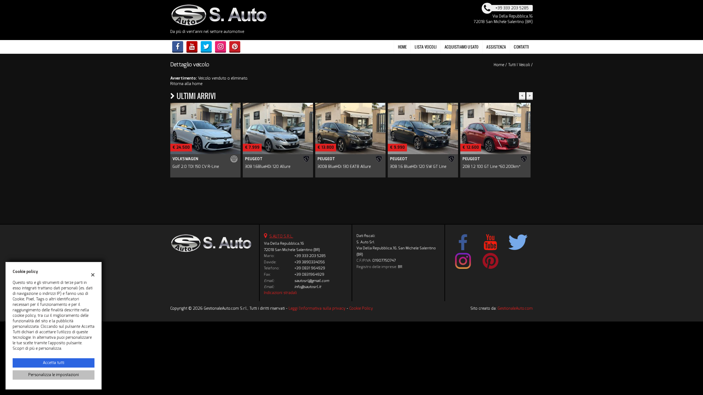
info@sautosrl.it (307, 286)
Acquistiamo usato (461, 47)
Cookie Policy (361, 308)
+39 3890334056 (309, 262)
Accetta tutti (53, 362)
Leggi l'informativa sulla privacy (317, 308)
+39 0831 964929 (309, 268)
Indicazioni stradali (280, 292)
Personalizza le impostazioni (53, 374)
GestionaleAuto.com (515, 308)
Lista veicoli (426, 47)
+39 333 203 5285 (310, 255)
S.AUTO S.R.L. (281, 236)
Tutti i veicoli (519, 64)
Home (402, 47)
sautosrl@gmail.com (311, 280)
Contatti (521, 47)
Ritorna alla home (186, 83)
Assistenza (496, 47)
